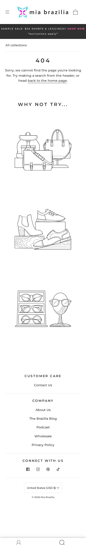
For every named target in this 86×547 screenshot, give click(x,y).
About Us (43, 410)
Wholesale (43, 436)
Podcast (43, 427)
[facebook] (28, 469)
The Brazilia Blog (43, 418)
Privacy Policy (43, 445)
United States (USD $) (42, 488)
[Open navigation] (11, 12)
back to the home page (47, 81)
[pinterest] (48, 469)
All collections (16, 45)
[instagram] (38, 469)
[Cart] (75, 12)
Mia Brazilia (47, 497)
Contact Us (43, 385)
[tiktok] (58, 469)
